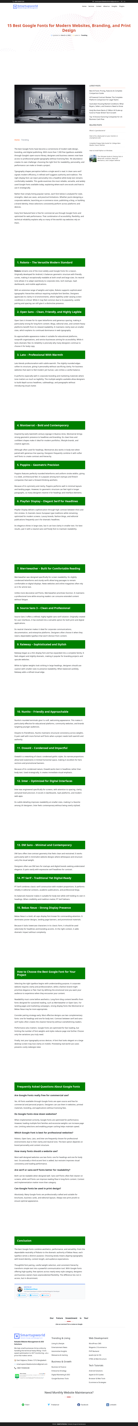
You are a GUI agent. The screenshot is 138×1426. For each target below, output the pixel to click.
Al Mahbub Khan (31, 1289)
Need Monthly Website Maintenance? (69, 1392)
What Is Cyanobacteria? (97, 131)
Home (84, 6)
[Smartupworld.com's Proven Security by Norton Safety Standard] (31, 1376)
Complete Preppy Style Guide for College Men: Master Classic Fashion (105, 144)
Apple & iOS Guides (96, 1375)
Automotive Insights (59, 1351)
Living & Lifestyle (58, 1343)
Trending (84, 35)
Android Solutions (96, 1371)
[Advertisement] (69, 67)
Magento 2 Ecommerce (98, 1347)
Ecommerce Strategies (97, 1382)
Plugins (121, 6)
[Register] (124, 1)
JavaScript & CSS (95, 1355)
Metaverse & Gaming (60, 1355)
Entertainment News (59, 1347)
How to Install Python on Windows (100, 150)
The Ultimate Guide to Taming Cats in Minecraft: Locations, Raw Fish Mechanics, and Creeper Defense (110, 158)
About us (106, 6)
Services (91, 6)
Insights (114, 6)
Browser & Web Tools (97, 1378)
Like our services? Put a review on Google (69, 1324)
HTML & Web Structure (97, 1359)
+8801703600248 (23, 1368)
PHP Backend (94, 1351)
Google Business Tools (60, 1378)
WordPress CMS (95, 1343)
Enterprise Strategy (59, 1371)
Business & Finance (59, 1367)
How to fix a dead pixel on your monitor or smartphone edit (103, 137)
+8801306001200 (19, 1)
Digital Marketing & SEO (61, 1375)
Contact (98, 6)
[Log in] (121, 1)
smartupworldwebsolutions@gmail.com (107, 1)
